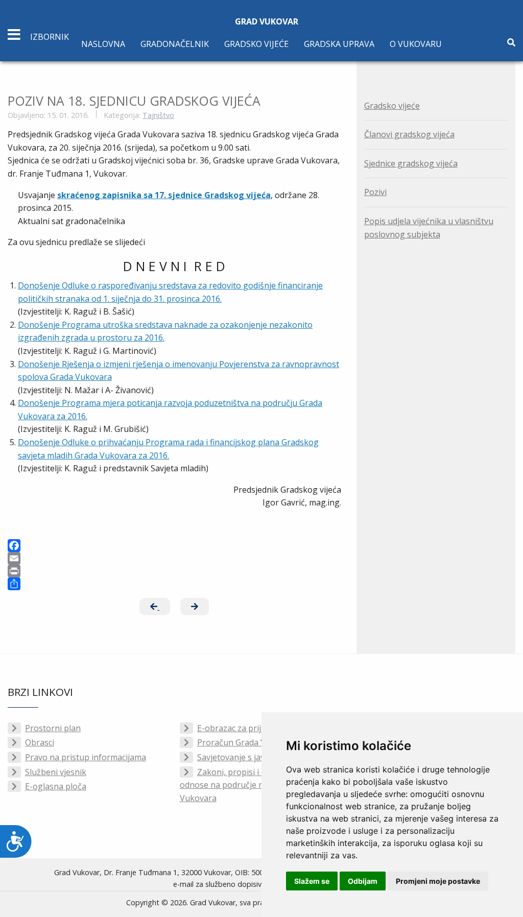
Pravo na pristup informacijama (85, 757)
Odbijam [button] (362, 881)
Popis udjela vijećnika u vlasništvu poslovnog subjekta (428, 227)
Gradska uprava (339, 44)
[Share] (174, 583)
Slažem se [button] (311, 881)
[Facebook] (174, 545)
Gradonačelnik (174, 44)
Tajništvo (158, 115)
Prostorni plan (53, 728)
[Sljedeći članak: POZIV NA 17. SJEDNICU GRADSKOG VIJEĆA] (194, 606)
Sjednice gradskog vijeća (411, 163)
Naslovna (103, 44)
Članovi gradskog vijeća (409, 134)
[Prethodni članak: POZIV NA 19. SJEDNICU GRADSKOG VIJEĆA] (154, 606)
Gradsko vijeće (256, 44)
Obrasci (39, 742)
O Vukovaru (416, 44)
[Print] (174, 571)
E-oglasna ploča (55, 786)
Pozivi (375, 192)
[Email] (174, 558)
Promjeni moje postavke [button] (438, 881)
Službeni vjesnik (55, 772)
